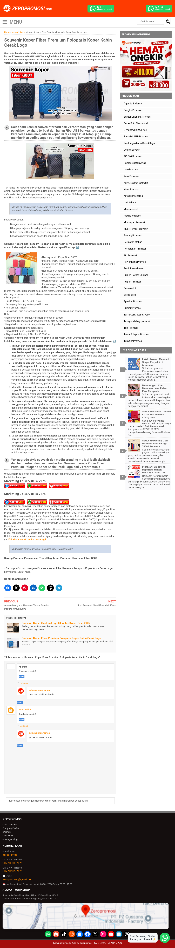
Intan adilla (25, 709)
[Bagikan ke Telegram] (59, 587)
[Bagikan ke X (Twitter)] (16, 587)
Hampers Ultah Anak (135, 163)
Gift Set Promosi (133, 156)
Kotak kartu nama (133, 195)
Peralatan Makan (133, 242)
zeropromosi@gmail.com (18, 879)
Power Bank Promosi (135, 261)
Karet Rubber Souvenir (136, 182)
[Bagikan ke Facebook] (7, 587)
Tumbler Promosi (133, 341)
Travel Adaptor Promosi (136, 334)
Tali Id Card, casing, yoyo (137, 314)
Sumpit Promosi (132, 308)
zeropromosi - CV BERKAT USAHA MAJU (101, 943)
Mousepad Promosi (134, 222)
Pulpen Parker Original (136, 275)
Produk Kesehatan (134, 268)
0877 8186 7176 (12, 863)
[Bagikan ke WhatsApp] (41, 587)
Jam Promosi (131, 169)
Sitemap (7, 832)
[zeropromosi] (29, 8)
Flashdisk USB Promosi (136, 136)
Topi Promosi (131, 327)
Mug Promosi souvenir (136, 228)
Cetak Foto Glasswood (136, 123)
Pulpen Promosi (132, 281)
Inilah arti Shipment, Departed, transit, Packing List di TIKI (154, 469)
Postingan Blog (10, 839)
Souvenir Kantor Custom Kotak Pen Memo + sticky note (156, 414)
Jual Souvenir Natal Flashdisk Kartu (97, 605)
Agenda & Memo (133, 103)
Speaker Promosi (133, 301)
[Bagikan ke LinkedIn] (33, 587)
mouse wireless (132, 215)
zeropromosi (10, 854)
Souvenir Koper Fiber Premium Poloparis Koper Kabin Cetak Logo (61, 638)
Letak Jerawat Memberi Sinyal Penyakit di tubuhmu (155, 362)
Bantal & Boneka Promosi (137, 116)
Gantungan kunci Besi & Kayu (139, 143)
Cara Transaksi (10, 824)
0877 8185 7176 (12, 871)
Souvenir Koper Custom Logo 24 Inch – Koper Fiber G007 (56, 623)
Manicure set (131, 209)
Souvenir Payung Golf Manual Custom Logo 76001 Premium (155, 443)
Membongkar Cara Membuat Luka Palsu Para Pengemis (154, 388)
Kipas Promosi (131, 189)
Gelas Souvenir (132, 149)
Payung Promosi (133, 235)
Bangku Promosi (133, 110)
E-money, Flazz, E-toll (135, 130)
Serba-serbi (130, 294)
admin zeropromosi (39, 690)
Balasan (24, 683)
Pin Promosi (130, 255)
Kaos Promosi (131, 176)
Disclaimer (8, 835)
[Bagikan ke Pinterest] (24, 587)
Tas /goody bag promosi (137, 321)
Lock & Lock (130, 202)
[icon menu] (5, 21)
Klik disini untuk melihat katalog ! (27, 539)
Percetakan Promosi (135, 248)
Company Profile (11, 828)
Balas (21, 676)
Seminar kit (130, 288)
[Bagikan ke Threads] (50, 587)
